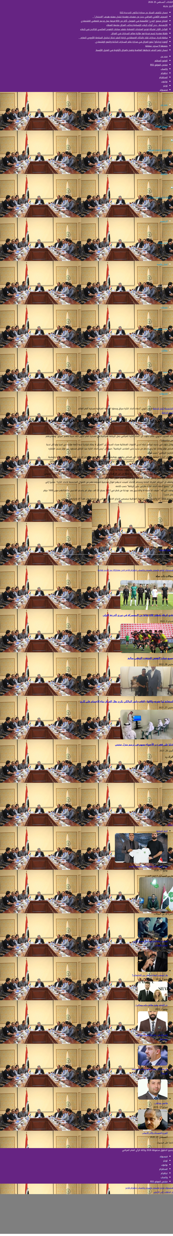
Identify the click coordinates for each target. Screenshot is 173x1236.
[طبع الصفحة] (166, 550)
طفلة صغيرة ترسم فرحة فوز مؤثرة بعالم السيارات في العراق (139, 33)
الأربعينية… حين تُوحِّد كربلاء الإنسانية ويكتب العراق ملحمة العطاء (137, 25)
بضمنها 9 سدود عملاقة (156, 46)
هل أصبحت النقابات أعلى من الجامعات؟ (150, 975)
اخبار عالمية (162, 264)
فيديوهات (163, 393)
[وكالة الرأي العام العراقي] (160, 150)
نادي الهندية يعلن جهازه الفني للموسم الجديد (148, 866)
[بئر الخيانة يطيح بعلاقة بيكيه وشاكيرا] (153, 1001)
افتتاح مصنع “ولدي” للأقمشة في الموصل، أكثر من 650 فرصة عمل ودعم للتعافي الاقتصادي (124, 21)
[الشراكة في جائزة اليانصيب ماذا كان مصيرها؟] (153, 1031)
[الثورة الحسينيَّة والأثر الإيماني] (153, 1129)
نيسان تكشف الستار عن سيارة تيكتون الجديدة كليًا (144, 13)
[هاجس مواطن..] (153, 1099)
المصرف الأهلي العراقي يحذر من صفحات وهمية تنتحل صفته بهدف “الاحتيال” (130, 17)
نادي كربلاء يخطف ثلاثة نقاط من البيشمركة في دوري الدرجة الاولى (138, 615)
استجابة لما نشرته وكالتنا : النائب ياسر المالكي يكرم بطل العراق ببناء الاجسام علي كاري (126, 701)
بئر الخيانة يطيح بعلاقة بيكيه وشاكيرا (151, 1005)
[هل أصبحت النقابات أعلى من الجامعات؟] (153, 971)
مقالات (164, 350)
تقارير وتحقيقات (160, 329)
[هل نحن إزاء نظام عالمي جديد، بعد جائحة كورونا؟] (153, 1065)
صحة (165, 372)
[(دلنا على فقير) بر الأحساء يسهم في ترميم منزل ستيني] (146, 738)
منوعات (164, 307)
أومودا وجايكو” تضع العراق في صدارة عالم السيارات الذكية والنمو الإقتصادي (131, 42)
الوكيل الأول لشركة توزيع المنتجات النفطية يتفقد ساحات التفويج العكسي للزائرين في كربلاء (124, 29)
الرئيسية (164, 221)
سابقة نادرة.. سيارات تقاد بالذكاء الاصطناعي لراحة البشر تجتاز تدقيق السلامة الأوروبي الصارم (123, 38)
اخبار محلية (163, 243)
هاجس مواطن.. (161, 1103)
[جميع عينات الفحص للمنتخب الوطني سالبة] (146, 652)
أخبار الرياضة (162, 286)
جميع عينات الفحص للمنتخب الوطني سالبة (150, 658)
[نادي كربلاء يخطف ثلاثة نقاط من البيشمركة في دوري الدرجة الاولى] (146, 609)
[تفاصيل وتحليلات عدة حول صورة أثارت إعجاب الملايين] (153, 937)
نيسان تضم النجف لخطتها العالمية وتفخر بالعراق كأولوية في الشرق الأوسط (131, 50)
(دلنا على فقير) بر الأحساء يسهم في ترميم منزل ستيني (144, 744)
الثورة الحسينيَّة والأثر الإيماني (155, 1133)
